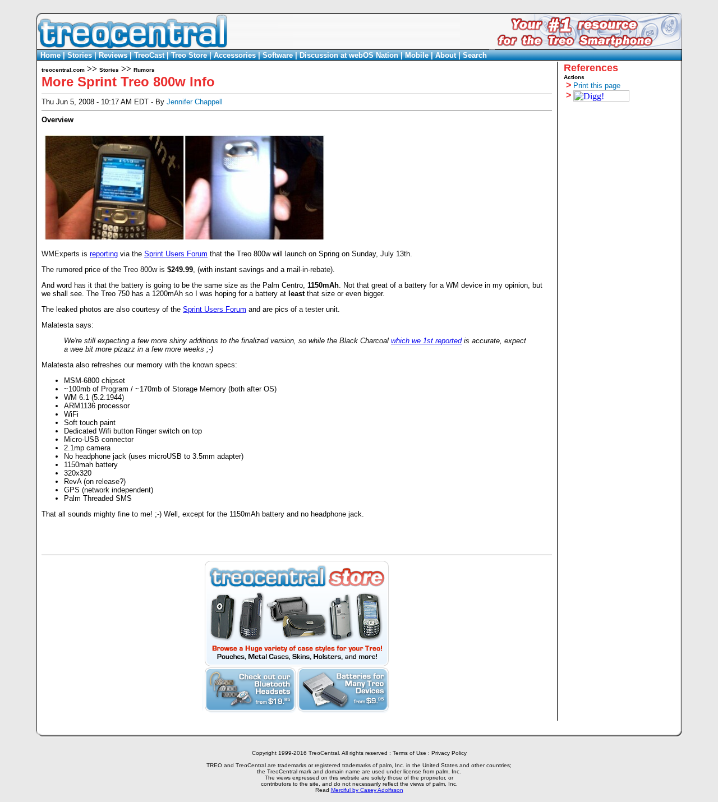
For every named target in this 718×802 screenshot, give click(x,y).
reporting (104, 254)
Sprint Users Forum (176, 254)
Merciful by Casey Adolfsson (367, 790)
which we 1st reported (426, 341)
